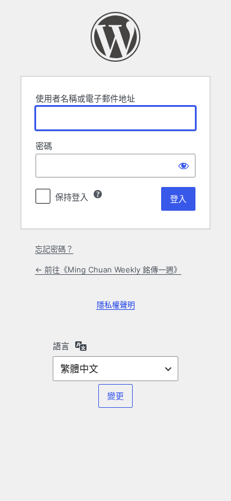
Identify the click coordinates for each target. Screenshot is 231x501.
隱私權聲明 (116, 304)
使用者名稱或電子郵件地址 (85, 98)
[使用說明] (98, 194)
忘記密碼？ (54, 248)
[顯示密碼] (183, 165)
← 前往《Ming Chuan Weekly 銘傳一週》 (108, 269)
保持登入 (71, 197)
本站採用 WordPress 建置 (115, 37)
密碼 (44, 146)
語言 (61, 346)
